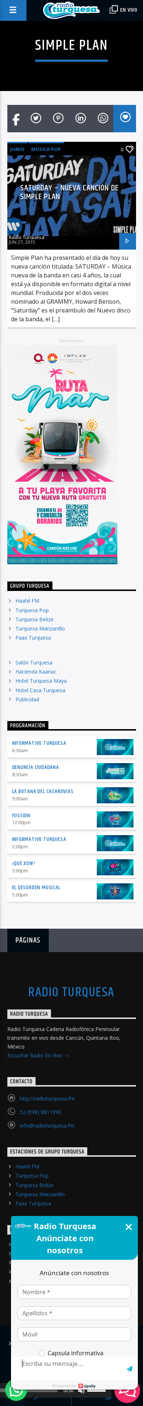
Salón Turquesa (33, 662)
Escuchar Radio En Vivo (35, 1055)
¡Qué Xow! (23, 863)
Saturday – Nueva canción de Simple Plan (69, 192)
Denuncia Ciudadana (35, 767)
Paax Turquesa (33, 637)
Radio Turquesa (26, 237)
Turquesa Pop (32, 610)
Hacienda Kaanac (35, 671)
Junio (17, 149)
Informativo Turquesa (39, 743)
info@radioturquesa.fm (47, 1125)
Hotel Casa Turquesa (40, 690)
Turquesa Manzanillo (40, 628)
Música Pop (46, 149)
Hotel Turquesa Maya (41, 680)
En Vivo (128, 10)
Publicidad (27, 699)
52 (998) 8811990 (40, 1111)
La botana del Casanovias (43, 791)
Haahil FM (27, 600)
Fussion (21, 815)
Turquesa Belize (34, 619)
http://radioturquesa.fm (47, 1098)
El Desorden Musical (36, 887)
